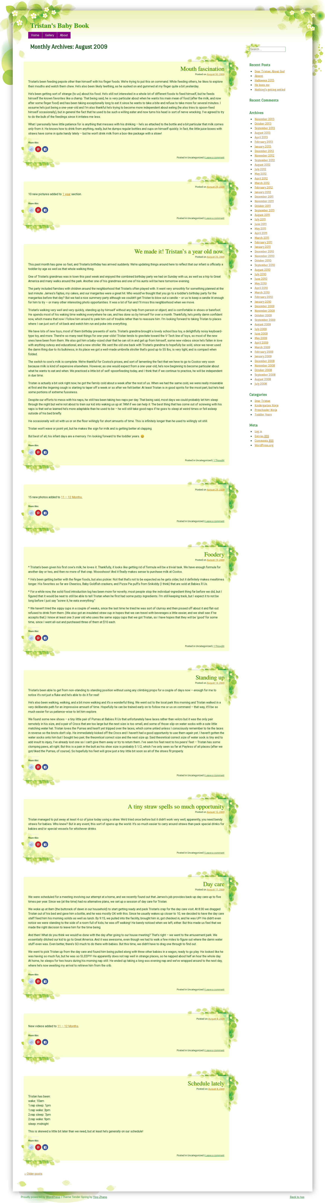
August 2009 (263, 324)
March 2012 (262, 182)
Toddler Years (263, 414)
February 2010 (264, 296)
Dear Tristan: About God (270, 71)
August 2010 (262, 269)
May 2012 (261, 173)
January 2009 (263, 356)
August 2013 (262, 132)
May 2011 (260, 228)
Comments (264, 440)
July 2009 (261, 329)
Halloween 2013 (264, 80)
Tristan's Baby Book (59, 25)
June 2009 (261, 333)
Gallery (49, 35)
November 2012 (264, 155)
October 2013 (263, 123)
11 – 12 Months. (71, 497)
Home (35, 35)
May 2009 (261, 338)
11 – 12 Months (67, 1026)
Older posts (33, 1174)
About (64, 35)
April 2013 (261, 137)
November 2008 (265, 365)
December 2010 (264, 251)
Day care (213, 884)
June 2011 (261, 224)
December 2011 (264, 196)
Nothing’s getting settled (270, 89)
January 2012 (263, 192)
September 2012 (265, 160)
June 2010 (261, 278)
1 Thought (218, 460)
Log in (258, 431)
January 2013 (263, 146)
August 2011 (262, 214)
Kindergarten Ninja (266, 405)
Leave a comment (214, 157)
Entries (262, 436)
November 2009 (265, 310)
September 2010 (265, 265)
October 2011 (263, 205)
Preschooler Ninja (266, 409)
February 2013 (264, 141)
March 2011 (262, 237)
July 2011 (260, 219)
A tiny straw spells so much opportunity (176, 806)
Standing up (210, 677)
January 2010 (263, 301)
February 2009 (264, 351)
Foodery (214, 554)
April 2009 (261, 342)
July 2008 (261, 383)
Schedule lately (206, 1083)
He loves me (262, 84)
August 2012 (262, 164)
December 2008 (265, 361)
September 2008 (265, 374)
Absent (259, 75)
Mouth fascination (202, 68)
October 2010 (263, 260)
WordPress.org (264, 445)
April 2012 (261, 178)
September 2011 (264, 210)
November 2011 (264, 201)
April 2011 (261, 233)
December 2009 (264, 306)
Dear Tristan (262, 400)
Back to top (297, 1197)
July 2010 (260, 274)
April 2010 (261, 287)
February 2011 (263, 242)
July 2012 (260, 169)
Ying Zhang (100, 1197)
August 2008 (263, 379)
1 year (66, 194)
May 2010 (261, 283)
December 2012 (264, 151)
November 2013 (264, 119)
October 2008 (263, 370)
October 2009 (263, 315)
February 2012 (264, 187)
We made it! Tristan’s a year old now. (179, 251)
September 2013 (265, 128)
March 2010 (262, 292)
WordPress (53, 1197)
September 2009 (265, 319)
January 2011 (263, 246)
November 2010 (264, 256)
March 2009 (262, 347)
